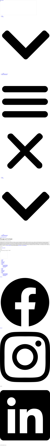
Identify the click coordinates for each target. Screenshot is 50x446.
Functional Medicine (5, 273)
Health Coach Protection (4, 74)
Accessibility (2, 271)
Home (2, 177)
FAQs (2, 260)
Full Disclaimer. (25, 245)
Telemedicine (4, 275)
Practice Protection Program (4, 235)
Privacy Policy (3, 261)
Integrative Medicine (5, 265)
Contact (2, 259)
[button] (25, 126)
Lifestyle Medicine (5, 266)
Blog (3, 73)
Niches (2, 264)
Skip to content (1, 0)
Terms (2, 269)
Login (2, 263)
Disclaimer (2, 262)
